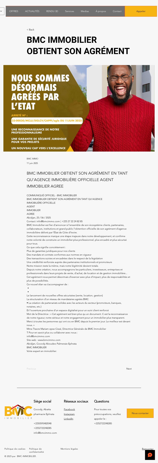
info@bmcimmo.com (45, 432)
